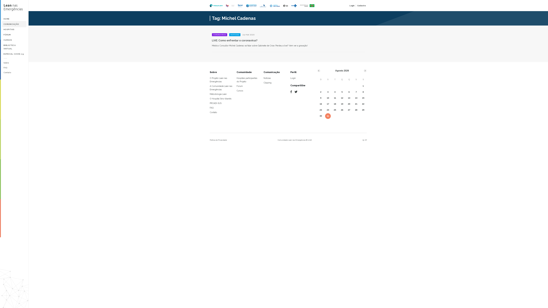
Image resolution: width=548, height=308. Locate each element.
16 (321, 104)
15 (363, 98)
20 (349, 104)
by (364, 140)
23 (321, 110)
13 (349, 98)
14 (356, 98)
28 (356, 110)
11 (335, 98)
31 (328, 116)
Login (351, 6)
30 (321, 116)
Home (6, 19)
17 (328, 104)
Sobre (6, 63)
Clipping (267, 83)
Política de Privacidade (218, 140)
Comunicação (11, 24)
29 (363, 110)
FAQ (5, 68)
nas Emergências (13, 7)
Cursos (8, 40)
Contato (7, 73)
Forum (240, 86)
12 (342, 98)
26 (342, 110)
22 (363, 104)
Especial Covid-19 (14, 54)
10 (328, 98)
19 (342, 104)
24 (328, 110)
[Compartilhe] (291, 92)
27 (349, 110)
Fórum (7, 35)
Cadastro (361, 6)
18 (335, 104)
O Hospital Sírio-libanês (220, 99)
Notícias (267, 78)
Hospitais (9, 30)
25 (335, 110)
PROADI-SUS (215, 103)
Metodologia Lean (218, 94)
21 (356, 104)
